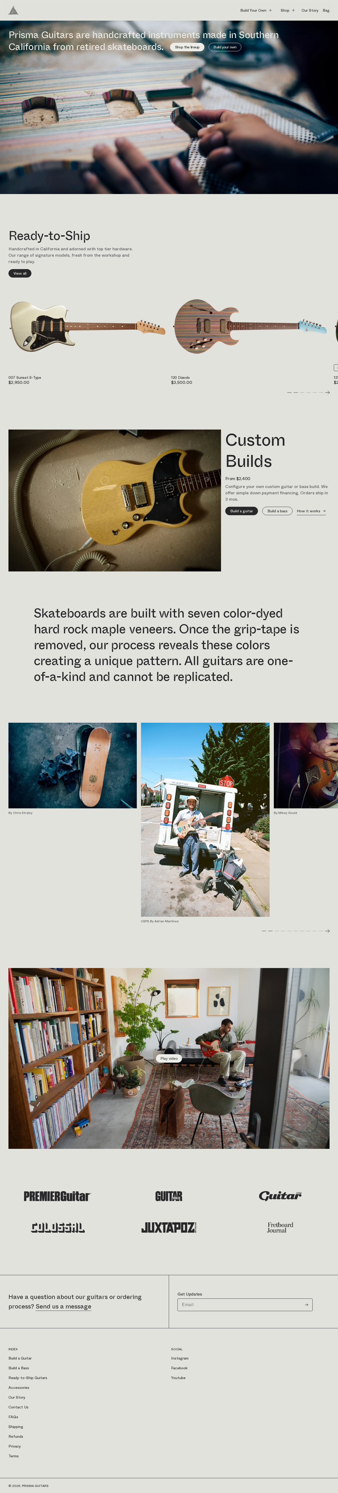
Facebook (179, 1368)
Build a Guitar (20, 1358)
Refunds (15, 1436)
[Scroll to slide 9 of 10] (315, 931)
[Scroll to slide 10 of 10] (321, 931)
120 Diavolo (180, 377)
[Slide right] (327, 392)
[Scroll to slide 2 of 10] (270, 931)
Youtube (178, 1377)
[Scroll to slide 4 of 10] (283, 931)
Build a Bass (18, 1368)
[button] (256, 10)
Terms (13, 1456)
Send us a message (63, 1306)
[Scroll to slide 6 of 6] (321, 392)
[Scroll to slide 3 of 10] (277, 931)
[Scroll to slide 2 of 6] (296, 392)
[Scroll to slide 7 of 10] (302, 931)
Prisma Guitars (35, 1485)
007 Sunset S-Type (24, 377)
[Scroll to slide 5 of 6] (315, 392)
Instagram (180, 1358)
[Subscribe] (306, 1304)
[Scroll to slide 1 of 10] (264, 931)
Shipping (15, 1426)
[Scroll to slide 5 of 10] (289, 931)
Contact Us (18, 1407)
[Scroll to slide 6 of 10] (296, 931)
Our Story (16, 1397)
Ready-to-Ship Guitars (27, 1377)
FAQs (13, 1417)
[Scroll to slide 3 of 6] (302, 392)
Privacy (14, 1446)
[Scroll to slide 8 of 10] (308, 931)
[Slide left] (283, 392)
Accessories (18, 1387)
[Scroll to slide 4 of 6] (308, 392)
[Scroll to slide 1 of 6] (289, 392)
